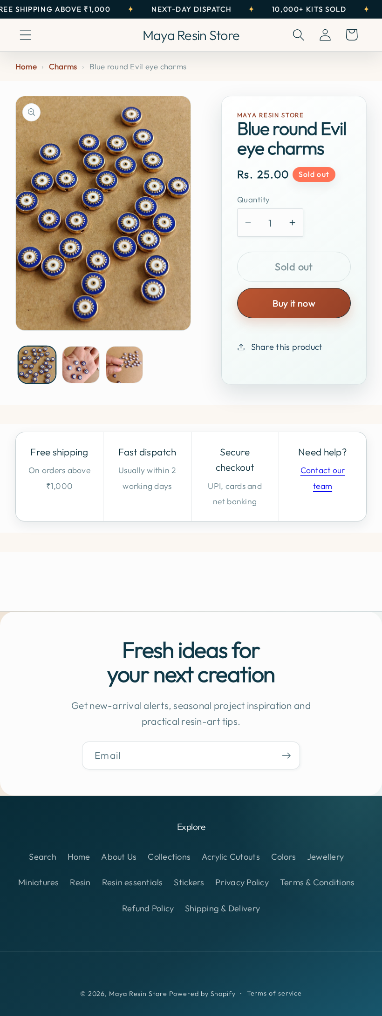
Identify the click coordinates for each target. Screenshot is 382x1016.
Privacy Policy (242, 882)
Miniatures (38, 882)
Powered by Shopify (202, 993)
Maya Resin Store (138, 993)
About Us (118, 856)
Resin (80, 882)
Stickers (189, 882)
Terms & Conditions (317, 882)
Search (42, 856)
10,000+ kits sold (309, 9)
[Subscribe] (286, 756)
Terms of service (274, 993)
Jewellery (325, 856)
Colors (283, 856)
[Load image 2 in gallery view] (81, 365)
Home (26, 66)
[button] (25, 34)
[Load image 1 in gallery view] (37, 365)
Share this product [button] (287, 346)
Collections (169, 856)
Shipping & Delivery (222, 908)
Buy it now (294, 303)
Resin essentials (132, 882)
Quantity (253, 199)
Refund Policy (148, 908)
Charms (63, 66)
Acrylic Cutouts (231, 856)
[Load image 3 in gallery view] (124, 365)
